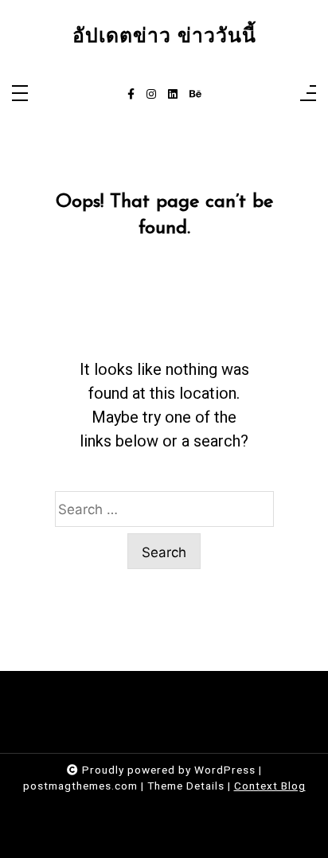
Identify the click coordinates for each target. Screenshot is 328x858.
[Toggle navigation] (20, 94)
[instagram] (151, 94)
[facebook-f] (131, 94)
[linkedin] (173, 94)
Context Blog (270, 785)
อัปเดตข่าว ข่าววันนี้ (164, 36)
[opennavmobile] (308, 94)
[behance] (195, 94)
